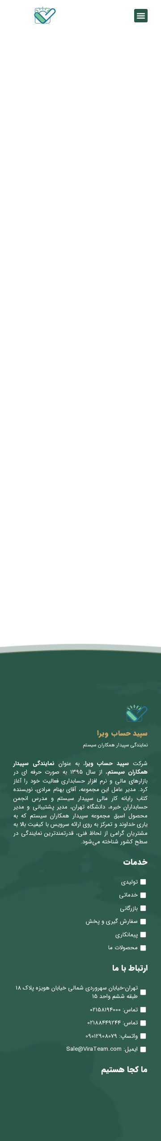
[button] (141, 15)
